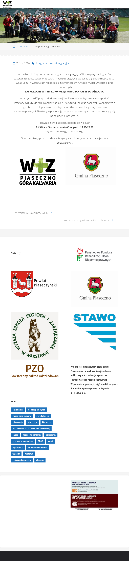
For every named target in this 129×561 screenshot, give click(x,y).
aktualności (24, 46)
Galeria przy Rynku (36, 409)
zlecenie (40, 459)
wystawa (29, 453)
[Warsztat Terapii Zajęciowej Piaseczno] (7, 4)
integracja (41, 63)
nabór (15, 434)
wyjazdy (16, 453)
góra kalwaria (42, 415)
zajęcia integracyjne (59, 63)
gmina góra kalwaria (21, 415)
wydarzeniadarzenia (37, 447)
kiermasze (47, 422)
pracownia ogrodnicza (22, 441)
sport (50, 441)
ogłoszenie (51, 434)
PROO (40, 441)
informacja (17, 422)
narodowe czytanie (32, 434)
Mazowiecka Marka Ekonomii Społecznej (31, 428)
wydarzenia (17, 447)
